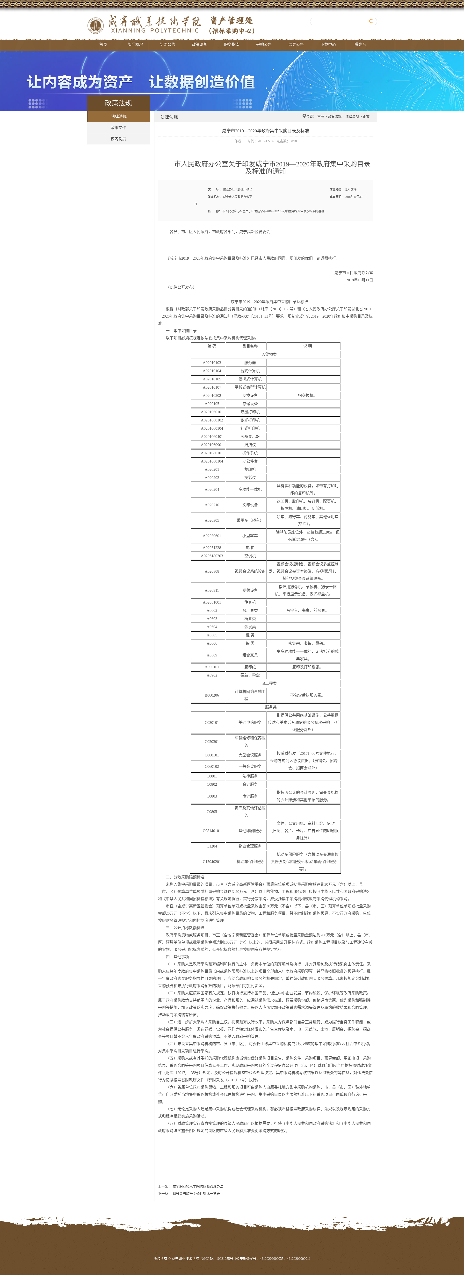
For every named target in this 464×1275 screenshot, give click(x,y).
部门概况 (135, 45)
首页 (103, 45)
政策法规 (199, 45)
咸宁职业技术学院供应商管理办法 (197, 1186)
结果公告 (296, 45)
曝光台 (360, 45)
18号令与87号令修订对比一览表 (196, 1194)
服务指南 (231, 45)
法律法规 (119, 116)
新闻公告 (167, 45)
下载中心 (328, 45)
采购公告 (264, 45)
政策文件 (118, 128)
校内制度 (118, 139)
